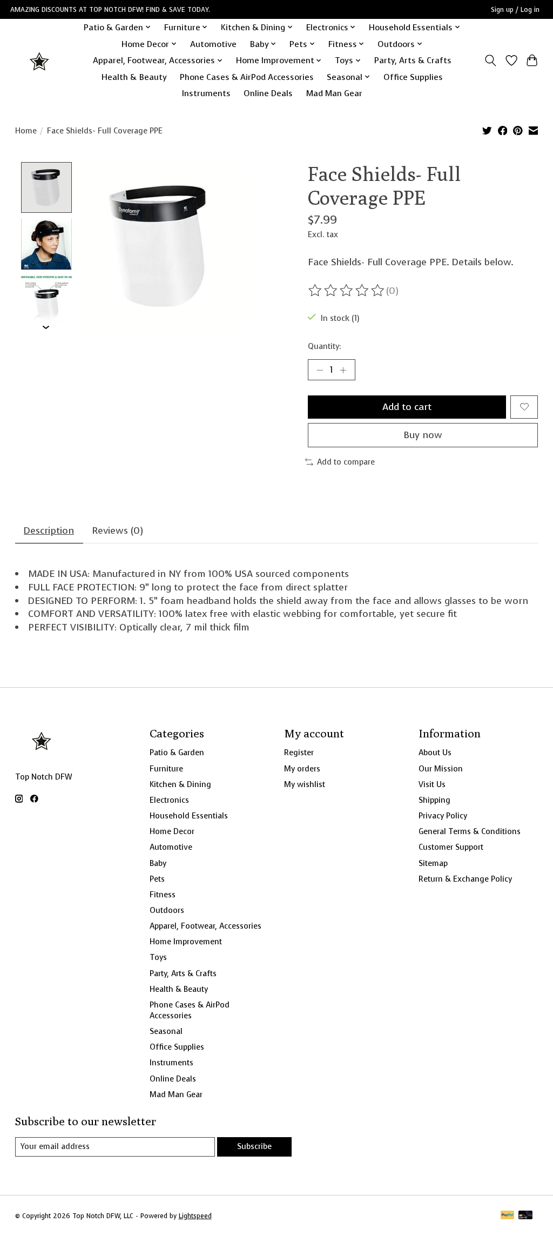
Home (26, 130)
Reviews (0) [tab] (117, 530)
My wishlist (304, 784)
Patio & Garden (177, 752)
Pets (157, 879)
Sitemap (433, 863)
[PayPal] (508, 1216)
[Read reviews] (347, 291)
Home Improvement (186, 941)
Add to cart (406, 406)
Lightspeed (195, 1216)
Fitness (163, 894)
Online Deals (268, 93)
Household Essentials (189, 815)
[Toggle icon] (490, 60)
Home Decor (172, 831)
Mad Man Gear (334, 93)
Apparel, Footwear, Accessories (205, 926)
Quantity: (324, 346)
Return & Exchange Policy (465, 879)
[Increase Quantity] (342, 370)
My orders (302, 768)
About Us (435, 752)
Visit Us (432, 784)
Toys (158, 957)
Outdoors (167, 910)
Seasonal (166, 1031)
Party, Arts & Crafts (412, 60)
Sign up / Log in (515, 9)
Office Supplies (413, 77)
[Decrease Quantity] (319, 370)
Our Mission (441, 768)
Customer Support (451, 847)
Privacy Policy (443, 815)
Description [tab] (49, 530)
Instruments (206, 93)
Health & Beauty (134, 77)
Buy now (422, 434)
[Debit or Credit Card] (525, 1216)
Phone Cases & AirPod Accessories (247, 77)
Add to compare (346, 461)
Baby (158, 863)
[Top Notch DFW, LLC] (40, 60)
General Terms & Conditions (470, 831)
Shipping (434, 800)
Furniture (166, 768)
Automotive (213, 44)
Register (299, 752)
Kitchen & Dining (180, 784)
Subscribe (254, 1146)
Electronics (169, 800)
